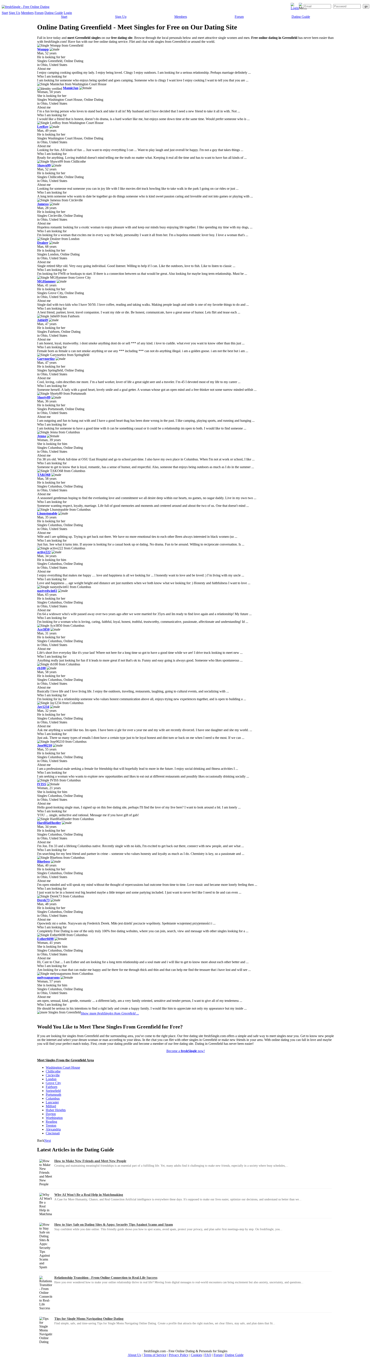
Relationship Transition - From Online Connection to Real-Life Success (105, 1277)
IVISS (41, 784)
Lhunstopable (47, 513)
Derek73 (43, 900)
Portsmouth (53, 1094)
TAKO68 (43, 475)
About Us (134, 1355)
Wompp (43, 49)
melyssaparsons (48, 977)
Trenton (51, 1125)
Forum (39, 13)
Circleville (53, 1075)
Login (68, 13)
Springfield (53, 1091)
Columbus (53, 1098)
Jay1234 (43, 707)
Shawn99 (44, 165)
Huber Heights (56, 1110)
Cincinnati (53, 1133)
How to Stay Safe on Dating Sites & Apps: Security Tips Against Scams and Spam (113, 1224)
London (51, 1079)
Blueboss (43, 861)
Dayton (51, 1114)
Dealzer (42, 242)
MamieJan (70, 88)
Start (5, 13)
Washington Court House (63, 1067)
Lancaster (52, 1102)
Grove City (53, 1083)
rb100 (41, 668)
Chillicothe (53, 1071)
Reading (51, 1121)
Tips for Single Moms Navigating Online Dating (88, 1318)
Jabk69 (42, 320)
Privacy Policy (179, 1355)
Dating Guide (53, 13)
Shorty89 (43, 397)
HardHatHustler (49, 823)
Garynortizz (46, 359)
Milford (51, 1106)
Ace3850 (43, 629)
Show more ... (110, 1013)
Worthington (54, 1118)
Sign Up (14, 13)
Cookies (196, 1355)
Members (27, 13)
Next (47, 1140)
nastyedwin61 (47, 591)
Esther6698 (45, 939)
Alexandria (53, 1129)
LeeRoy (43, 126)
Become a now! (185, 1051)
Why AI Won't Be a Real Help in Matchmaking (88, 1194)
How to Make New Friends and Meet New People (90, 1161)
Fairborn (51, 1087)
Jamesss (43, 204)
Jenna (41, 436)
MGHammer (46, 281)
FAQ (207, 1355)
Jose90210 (44, 745)
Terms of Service (154, 1355)
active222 (44, 552)
